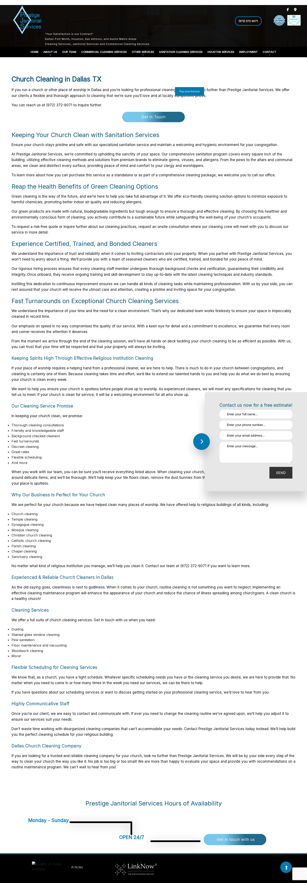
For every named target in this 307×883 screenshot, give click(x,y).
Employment (248, 51)
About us (50, 51)
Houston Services (221, 51)
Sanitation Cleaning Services (181, 51)
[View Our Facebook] (288, 10)
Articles (77, 867)
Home (34, 51)
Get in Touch (154, 117)
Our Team (69, 51)
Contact (269, 51)
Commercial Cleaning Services (104, 51)
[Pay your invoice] (186, 97)
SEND (281, 472)
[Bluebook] (51, 867)
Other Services (143, 51)
